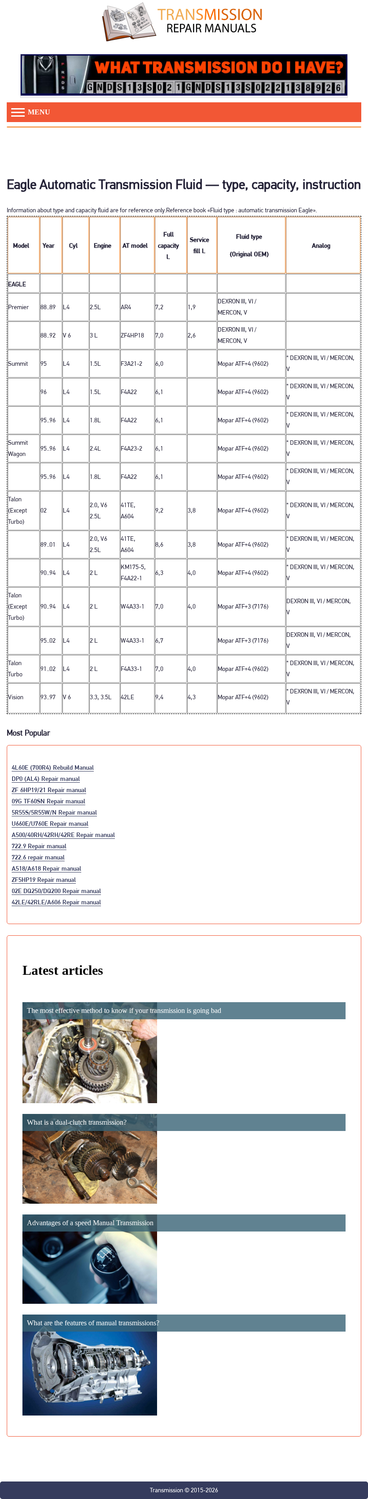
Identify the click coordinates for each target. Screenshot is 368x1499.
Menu (38, 112)
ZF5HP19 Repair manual (44, 879)
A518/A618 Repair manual (46, 868)
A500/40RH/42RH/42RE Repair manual (63, 834)
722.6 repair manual (38, 857)
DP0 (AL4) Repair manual (46, 778)
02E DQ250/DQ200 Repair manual (56, 890)
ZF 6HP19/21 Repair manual (49, 789)
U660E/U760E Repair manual (50, 823)
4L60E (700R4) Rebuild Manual (53, 767)
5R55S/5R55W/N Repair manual (54, 812)
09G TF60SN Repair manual (48, 801)
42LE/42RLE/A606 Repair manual (56, 902)
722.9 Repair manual (39, 846)
